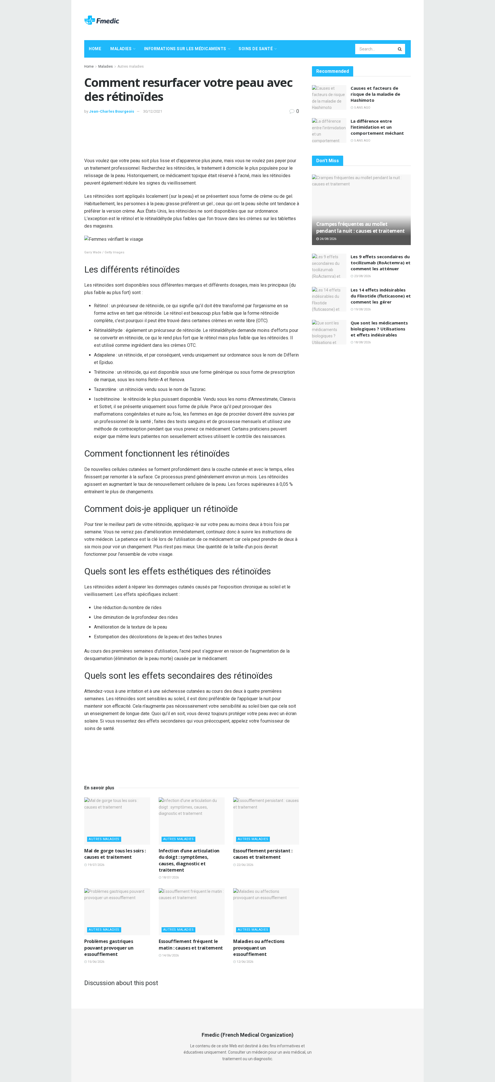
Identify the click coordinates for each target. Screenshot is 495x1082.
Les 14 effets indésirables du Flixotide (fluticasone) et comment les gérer (381, 296)
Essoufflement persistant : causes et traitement (262, 854)
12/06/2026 (244, 962)
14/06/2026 (170, 955)
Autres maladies (130, 66)
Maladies (120, 48)
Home (95, 48)
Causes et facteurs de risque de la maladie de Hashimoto (375, 94)
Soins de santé (256, 48)
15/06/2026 (95, 962)
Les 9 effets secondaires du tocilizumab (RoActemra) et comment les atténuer (380, 262)
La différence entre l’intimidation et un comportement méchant (377, 127)
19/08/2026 (362, 309)
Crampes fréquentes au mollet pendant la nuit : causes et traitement (360, 227)
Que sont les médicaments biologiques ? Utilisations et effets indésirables (379, 329)
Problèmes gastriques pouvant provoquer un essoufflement (108, 947)
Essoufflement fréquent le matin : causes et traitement (191, 944)
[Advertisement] (306, 19)
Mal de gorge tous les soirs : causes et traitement (115, 854)
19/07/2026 (95, 865)
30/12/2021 (152, 111)
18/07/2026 (170, 877)
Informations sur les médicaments (185, 48)
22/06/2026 (244, 865)
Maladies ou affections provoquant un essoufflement (258, 947)
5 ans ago (361, 107)
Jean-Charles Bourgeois (111, 111)
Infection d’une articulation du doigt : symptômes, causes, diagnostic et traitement (189, 860)
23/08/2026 (362, 276)
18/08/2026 (362, 342)
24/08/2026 (327, 239)
